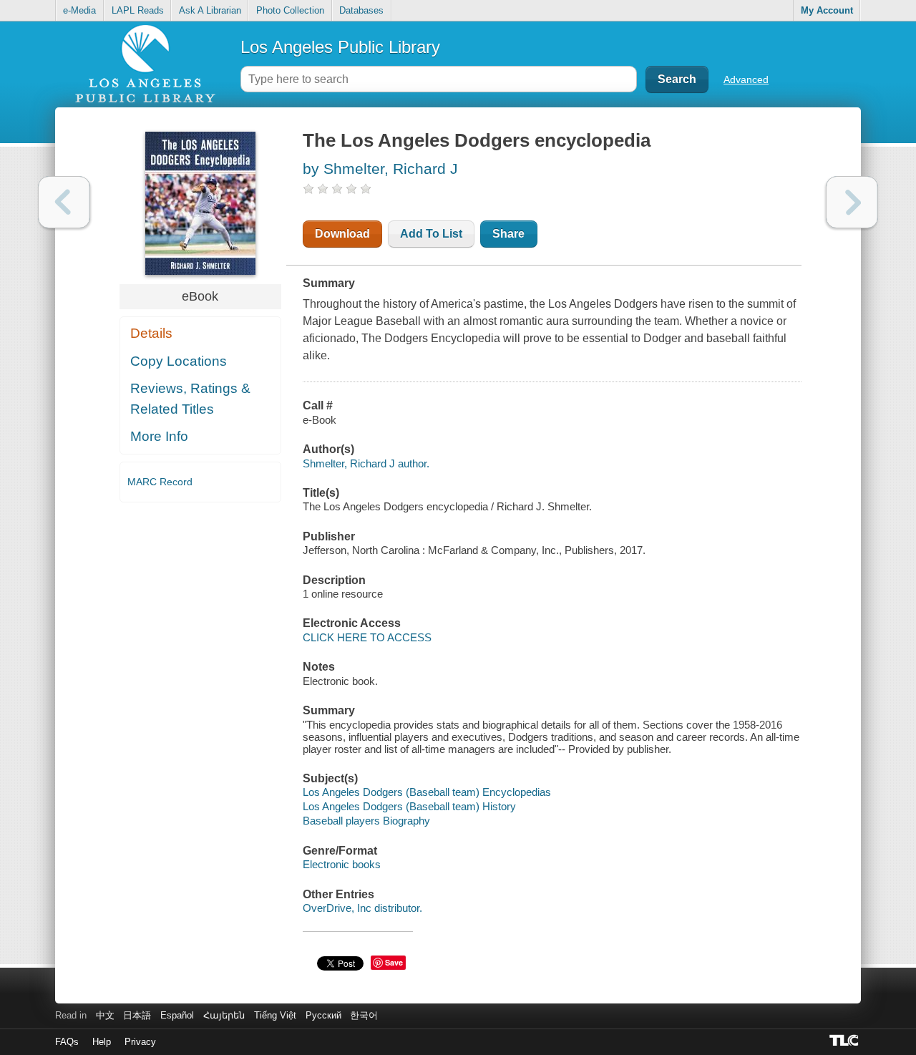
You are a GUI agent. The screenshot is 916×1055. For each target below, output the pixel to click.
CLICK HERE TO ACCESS (367, 637)
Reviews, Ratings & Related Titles (190, 399)
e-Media (79, 10)
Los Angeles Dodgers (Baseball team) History (409, 806)
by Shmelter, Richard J (380, 168)
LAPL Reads (138, 10)
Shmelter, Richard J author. (366, 463)
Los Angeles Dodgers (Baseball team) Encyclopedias (427, 792)
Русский (323, 1015)
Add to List (431, 234)
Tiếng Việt (275, 1015)
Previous (64, 202)
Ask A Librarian (210, 10)
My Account (827, 10)
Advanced (746, 79)
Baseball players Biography (366, 821)
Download (342, 234)
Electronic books (342, 864)
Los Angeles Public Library (340, 47)
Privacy (140, 1041)
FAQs (67, 1041)
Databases (361, 10)
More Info (159, 436)
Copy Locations (178, 361)
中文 (105, 1015)
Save (394, 962)
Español (177, 1015)
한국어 (364, 1015)
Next (852, 202)
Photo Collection (290, 10)
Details (151, 333)
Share (508, 234)
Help (101, 1041)
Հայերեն (224, 1015)
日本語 (137, 1015)
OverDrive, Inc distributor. (362, 908)
